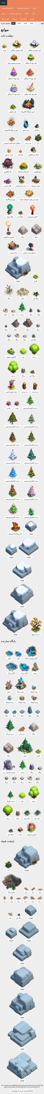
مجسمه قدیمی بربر (9, 772)
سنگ (22, 237)
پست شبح (26, 130)
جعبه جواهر (13, 112)
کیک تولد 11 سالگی (13, 94)
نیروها (15, 19)
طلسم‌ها (24, 19)
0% (13, 23)
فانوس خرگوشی (8, 237)
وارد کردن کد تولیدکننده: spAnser (22, 1091)
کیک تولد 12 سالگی (30, 94)
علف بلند (27, 818)
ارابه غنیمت (13, 253)
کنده (20, 834)
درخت (22, 315)
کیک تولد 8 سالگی (31, 63)
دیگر (33, 13)
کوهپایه (18, 281)
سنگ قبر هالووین (33, 155)
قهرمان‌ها (5, 19)
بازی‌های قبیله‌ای (23, 8)
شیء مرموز (9, 155)
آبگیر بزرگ (11, 673)
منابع (3, 13)
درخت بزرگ (10, 734)
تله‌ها (27, 13)
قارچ (35, 281)
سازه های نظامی (15, 13)
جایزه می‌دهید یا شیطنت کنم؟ (29, 199)
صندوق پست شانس (29, 253)
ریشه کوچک (34, 692)
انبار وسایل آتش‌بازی (15, 534)
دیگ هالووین (8, 172)
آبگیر (9, 658)
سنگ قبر (36, 130)
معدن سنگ (11, 892)
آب (38, 143)
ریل (26, 892)
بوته (23, 357)
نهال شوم (10, 217)
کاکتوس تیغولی (11, 357)
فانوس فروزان (32, 217)
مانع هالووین (38, 172)
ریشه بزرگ (20, 692)
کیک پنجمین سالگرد (16, 50)
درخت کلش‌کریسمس (30, 408)
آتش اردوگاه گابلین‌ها (28, 112)
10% (19, 23)
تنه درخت (28, 143)
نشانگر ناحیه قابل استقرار (11, 143)
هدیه (4, 50)
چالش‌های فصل (7, 8)
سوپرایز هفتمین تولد (14, 63)
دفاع (34, 8)
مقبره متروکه (35, 186)
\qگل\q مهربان (10, 199)
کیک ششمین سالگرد (34, 50)
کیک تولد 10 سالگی (30, 79)
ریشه (35, 673)
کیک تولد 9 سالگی (13, 79)
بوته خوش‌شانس (11, 392)
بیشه (24, 756)
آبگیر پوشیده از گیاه (31, 658)
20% (31, 23)
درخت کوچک (10, 801)
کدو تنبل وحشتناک (23, 172)
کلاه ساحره (7, 186)
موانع (32, 19)
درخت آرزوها (35, 634)
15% (25, 23)
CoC (3, 3)
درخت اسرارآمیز (21, 186)
